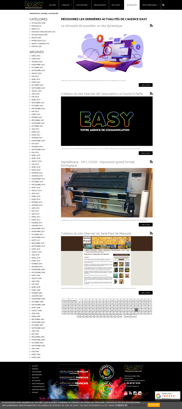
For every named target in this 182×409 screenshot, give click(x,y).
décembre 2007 (37, 319)
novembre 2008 (38, 299)
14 (126, 300)
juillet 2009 (36, 278)
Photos (34, 46)
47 (150, 304)
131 (96, 316)
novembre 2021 (38, 123)
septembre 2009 (38, 272)
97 (143, 310)
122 (140, 313)
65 (122, 307)
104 (77, 313)
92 (126, 310)
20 (147, 300)
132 (99, 316)
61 (108, 307)
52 (77, 307)
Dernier (133, 316)
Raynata (35, 26)
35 (108, 304)
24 (70, 304)
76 (70, 310)
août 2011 (35, 240)
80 (84, 310)
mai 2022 (35, 111)
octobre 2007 (37, 325)
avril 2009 (35, 287)
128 (85, 316)
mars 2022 (35, 114)
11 (115, 300)
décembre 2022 (37, 102)
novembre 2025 (38, 64)
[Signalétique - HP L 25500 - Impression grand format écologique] (107, 192)
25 (74, 304)
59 (101, 307)
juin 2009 (35, 281)
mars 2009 (35, 290)
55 (88, 307)
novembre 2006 (38, 340)
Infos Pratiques (38, 383)
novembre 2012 (38, 228)
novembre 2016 (38, 179)
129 (89, 316)
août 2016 (35, 187)
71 (143, 307)
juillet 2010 (36, 252)
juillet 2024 (36, 91)
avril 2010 (35, 258)
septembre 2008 (38, 304)
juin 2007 (35, 331)
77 (74, 310)
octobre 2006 (37, 342)
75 (67, 310)
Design (34, 37)
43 (136, 304)
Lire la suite (145, 85)
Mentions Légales (39, 389)
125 (150, 313)
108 (91, 313)
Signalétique (37, 34)
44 (140, 304)
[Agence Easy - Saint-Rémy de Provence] (34, 5)
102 (70, 313)
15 (129, 300)
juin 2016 (35, 193)
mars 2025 (35, 82)
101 (67, 313)
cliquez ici (121, 405)
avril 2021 (35, 132)
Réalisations (100, 5)
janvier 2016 (37, 205)
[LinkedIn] (139, 394)
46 (147, 304)
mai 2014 (35, 211)
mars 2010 (35, 261)
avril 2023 (35, 99)
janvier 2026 (37, 61)
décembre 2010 (37, 243)
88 (112, 310)
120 (133, 313)
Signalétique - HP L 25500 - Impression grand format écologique (97, 163)
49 (67, 307)
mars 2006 (35, 357)
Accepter (154, 405)
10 (112, 300)
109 (94, 313)
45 (143, 304)
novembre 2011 (38, 231)
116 (119, 313)
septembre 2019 (38, 149)
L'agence (35, 369)
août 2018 (35, 158)
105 (81, 313)
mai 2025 (35, 76)
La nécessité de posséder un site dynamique (91, 25)
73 (150, 307)
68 (133, 307)
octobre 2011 (37, 234)
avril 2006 (35, 354)
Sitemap (35, 392)
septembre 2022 (38, 108)
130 (92, 316)
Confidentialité (38, 386)
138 (120, 316)
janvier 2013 (37, 225)
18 (140, 300)
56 (91, 307)
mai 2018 (35, 164)
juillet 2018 (36, 161)
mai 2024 (35, 97)
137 (117, 316)
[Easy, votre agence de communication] (151, 25)
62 (112, 307)
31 (95, 304)
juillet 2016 (36, 190)
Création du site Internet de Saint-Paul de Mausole (96, 233)
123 (143, 313)
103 (74, 313)
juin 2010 (35, 255)
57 (95, 307)
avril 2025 (35, 79)
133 (103, 316)
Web (33, 29)
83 (95, 310)
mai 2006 (35, 351)
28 (84, 304)
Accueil (52, 5)
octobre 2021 (37, 126)
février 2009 (36, 293)
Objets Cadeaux (38, 43)
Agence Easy (166, 393)
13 (122, 300)
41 (129, 304)
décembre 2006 (37, 337)
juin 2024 (35, 94)
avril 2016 (35, 196)
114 (112, 313)
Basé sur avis (166, 399)
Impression (36, 40)
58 (98, 307)
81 (88, 310)
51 (74, 307)
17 (136, 300)
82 (91, 310)
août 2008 (35, 307)
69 (136, 307)
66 (126, 307)
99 (150, 310)
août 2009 (35, 275)
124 (147, 313)
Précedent (73, 300)
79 (81, 310)
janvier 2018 (37, 176)
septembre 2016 (38, 184)
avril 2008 (35, 316)
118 (126, 313)
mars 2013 (35, 220)
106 (84, 313)
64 (119, 307)
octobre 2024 (37, 85)
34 (105, 304)
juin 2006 (35, 348)
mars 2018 (35, 170)
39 (122, 304)
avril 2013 (35, 217)
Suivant (126, 316)
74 (63, 310)
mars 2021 (35, 135)
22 (63, 304)
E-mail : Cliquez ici (133, 386)
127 (82, 316)
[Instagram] (135, 394)
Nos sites (35, 378)
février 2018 (36, 173)
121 (136, 313)
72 (147, 307)
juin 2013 (35, 214)
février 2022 (36, 117)
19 (143, 300)
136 (113, 316)
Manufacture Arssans (41, 32)
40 (126, 304)
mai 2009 (35, 284)
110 (98, 313)
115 (115, 313)
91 (122, 310)
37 (115, 304)
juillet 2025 (36, 73)
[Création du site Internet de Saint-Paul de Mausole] (107, 261)
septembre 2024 (38, 88)
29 (88, 304)
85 (101, 310)
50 (70, 307)
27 (81, 304)
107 (87, 313)
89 (115, 310)
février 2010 (36, 263)
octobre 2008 (37, 302)
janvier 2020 (37, 146)
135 (110, 316)
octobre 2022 (37, 105)
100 (63, 313)
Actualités (132, 5)
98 (147, 310)
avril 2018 (35, 167)
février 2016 (36, 202)
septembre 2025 (38, 70)
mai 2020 (35, 143)
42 (133, 304)
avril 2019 (35, 155)
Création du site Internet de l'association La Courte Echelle (102, 94)
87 (108, 310)
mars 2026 (35, 59)
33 (101, 304)
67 (129, 307)
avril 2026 (35, 56)
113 (108, 313)
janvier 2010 (37, 266)
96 (140, 310)
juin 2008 (35, 313)
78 (77, 310)
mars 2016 (35, 199)
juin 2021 (35, 129)
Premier (65, 300)
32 (98, 304)
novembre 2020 (38, 140)
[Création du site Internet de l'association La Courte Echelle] (107, 121)
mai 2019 (35, 152)
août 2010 (35, 249)
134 (106, 316)
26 (77, 304)
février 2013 (36, 223)
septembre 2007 (38, 328)
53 (81, 307)
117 (122, 313)
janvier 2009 (37, 296)
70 (140, 307)
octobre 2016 (37, 181)
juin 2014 (35, 208)
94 (133, 310)
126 (78, 316)
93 (129, 310)
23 (67, 304)
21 (150, 300)
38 (119, 304)
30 (91, 304)
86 (105, 310)
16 (133, 300)
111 (101, 313)
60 (105, 307)
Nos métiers (36, 372)
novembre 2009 (38, 269)
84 (98, 310)
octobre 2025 (37, 67)
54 (84, 307)
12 (119, 300)
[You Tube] (126, 394)
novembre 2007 (38, 322)
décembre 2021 (37, 120)
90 (119, 310)
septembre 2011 (38, 237)
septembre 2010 (38, 246)
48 (63, 307)
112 (105, 313)
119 (129, 313)
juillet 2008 (36, 310)
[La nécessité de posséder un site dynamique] (107, 53)
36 (112, 304)
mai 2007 (35, 334)
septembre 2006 (38, 345)
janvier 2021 (37, 138)
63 (115, 307)
